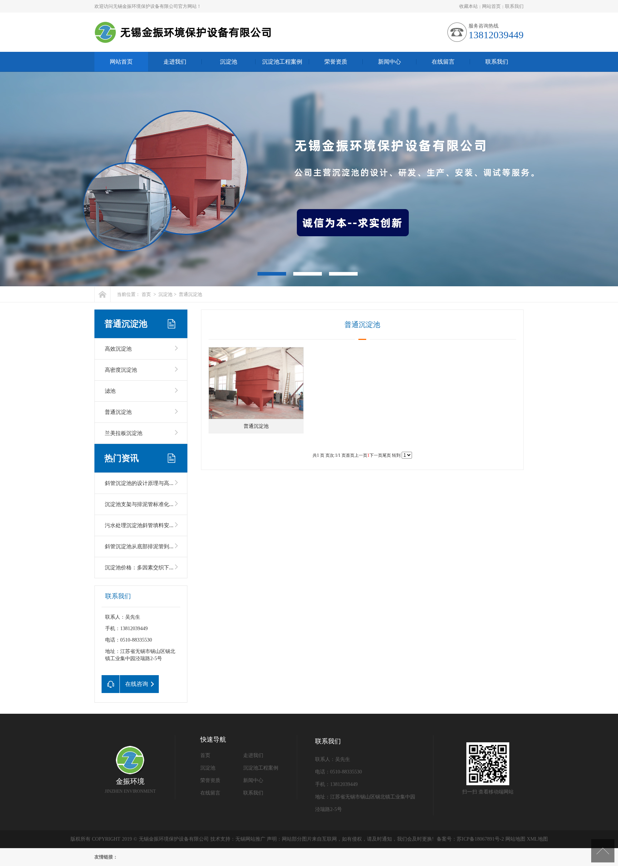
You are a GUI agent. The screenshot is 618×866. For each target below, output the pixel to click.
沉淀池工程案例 (282, 62)
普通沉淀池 (190, 294)
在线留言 (443, 62)
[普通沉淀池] (256, 383)
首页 (146, 294)
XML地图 (537, 839)
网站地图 (515, 839)
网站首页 (491, 6)
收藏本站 (468, 6)
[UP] (602, 850)
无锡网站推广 (250, 839)
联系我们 (514, 6)
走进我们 (174, 62)
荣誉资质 (335, 62)
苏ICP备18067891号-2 (480, 839)
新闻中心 (389, 62)
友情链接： (106, 857)
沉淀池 (228, 62)
